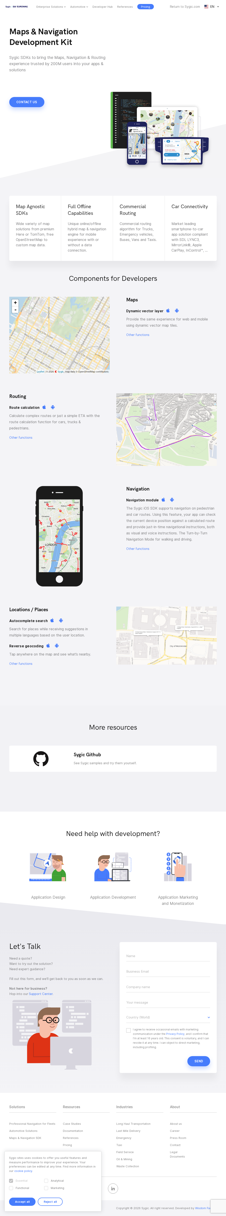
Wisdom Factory (206, 1208)
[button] (168, 1017)
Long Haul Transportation (133, 1123)
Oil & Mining (124, 1159)
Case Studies (72, 1123)
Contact (175, 1145)
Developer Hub (102, 6)
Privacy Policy (175, 1034)
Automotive (77, 6)
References (125, 6)
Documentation (73, 1131)
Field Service (125, 1152)
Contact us (26, 102)
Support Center (41, 994)
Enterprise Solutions (49, 6)
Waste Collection (127, 1166)
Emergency (123, 1138)
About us (176, 1123)
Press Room (178, 1138)
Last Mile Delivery (128, 1131)
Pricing (67, 1145)
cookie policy (23, 1171)
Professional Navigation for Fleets (32, 1123)
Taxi (119, 1145)
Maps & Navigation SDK (25, 1138)
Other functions (137, 335)
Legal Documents (177, 1154)
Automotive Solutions (23, 1131)
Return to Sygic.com (185, 6)
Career (175, 1131)
